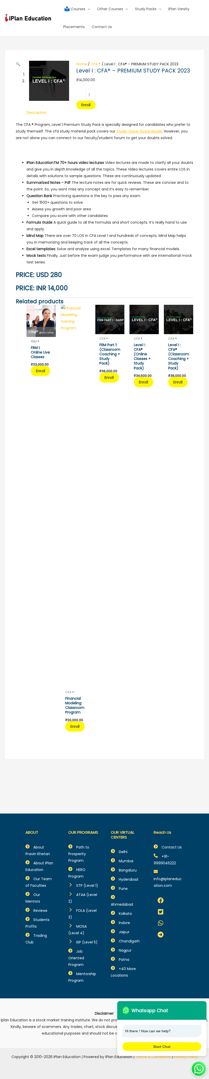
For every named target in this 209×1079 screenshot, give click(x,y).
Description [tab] (37, 112)
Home (81, 64)
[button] (18, 64)
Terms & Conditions (153, 1056)
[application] (87, 9)
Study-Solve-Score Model (139, 131)
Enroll (85, 104)
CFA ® (96, 64)
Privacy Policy (186, 1056)
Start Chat (162, 1047)
